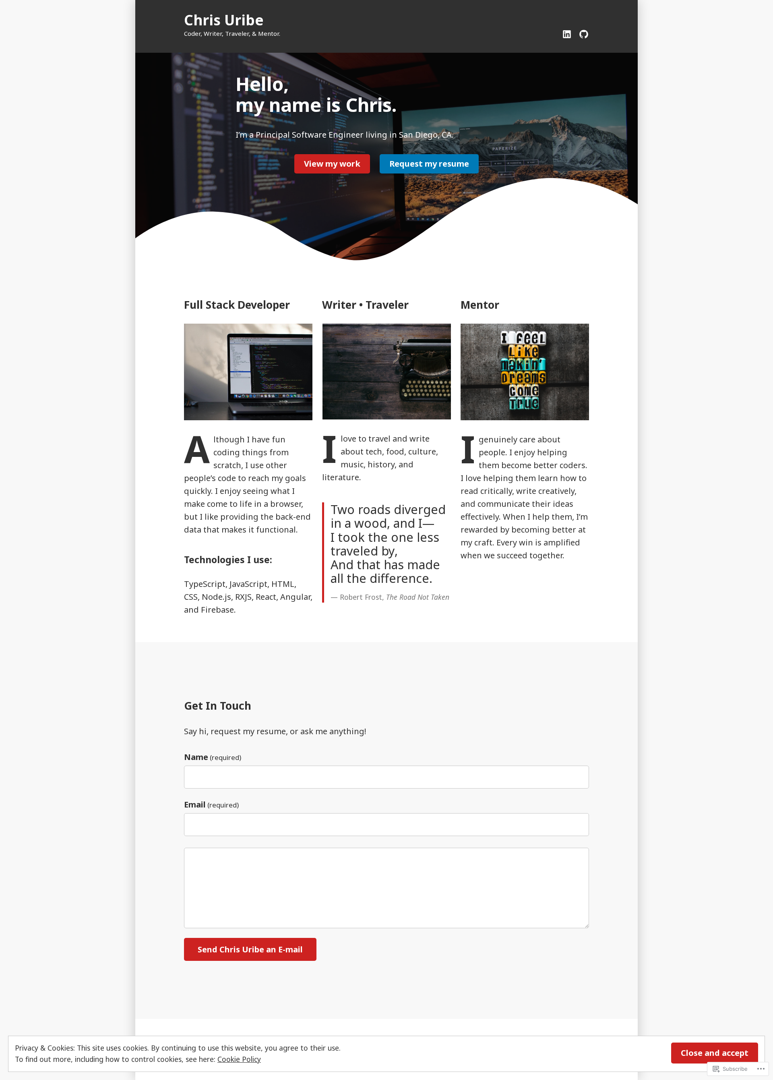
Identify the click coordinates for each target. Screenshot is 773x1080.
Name (212, 757)
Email (211, 804)
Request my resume (429, 163)
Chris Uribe (224, 19)
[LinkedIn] (568, 33)
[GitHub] (582, 33)
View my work (332, 163)
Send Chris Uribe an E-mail (250, 949)
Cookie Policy (239, 1059)
